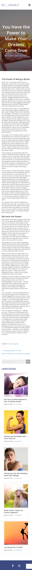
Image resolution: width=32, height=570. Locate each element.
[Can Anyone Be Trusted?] (16, 533)
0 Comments (18, 404)
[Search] (28, 362)
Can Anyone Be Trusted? (13, 547)
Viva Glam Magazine (12, 344)
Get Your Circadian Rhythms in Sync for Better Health (15, 400)
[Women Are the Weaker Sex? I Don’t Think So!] (16, 422)
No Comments (24, 56)
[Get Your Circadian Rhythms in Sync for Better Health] (16, 385)
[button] (13, 566)
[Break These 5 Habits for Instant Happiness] (16, 496)
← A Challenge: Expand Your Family (11, 350)
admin (16, 56)
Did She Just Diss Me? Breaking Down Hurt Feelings (15, 474)
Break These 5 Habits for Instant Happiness (13, 511)
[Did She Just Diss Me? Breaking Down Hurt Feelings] (16, 459)
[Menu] (29, 5)
